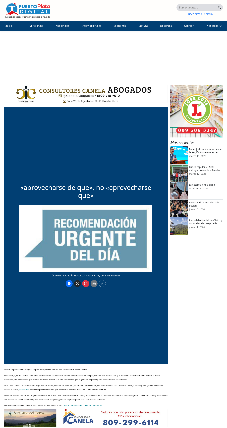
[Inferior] (86, 418)
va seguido (24, 389)
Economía (120, 26)
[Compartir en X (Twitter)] (77, 283)
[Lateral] (196, 111)
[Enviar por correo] (94, 283)
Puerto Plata (35, 26)
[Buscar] (219, 7)
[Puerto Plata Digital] (28, 10)
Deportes (166, 26)
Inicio (9, 26)
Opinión (189, 26)
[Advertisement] (113, 56)
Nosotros (213, 26)
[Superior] (86, 93)
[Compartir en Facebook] (69, 283)
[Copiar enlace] (102, 283)
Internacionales (91, 26)
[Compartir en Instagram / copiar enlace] (85, 283)
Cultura (143, 26)
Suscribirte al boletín (200, 14)
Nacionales (62, 26)
